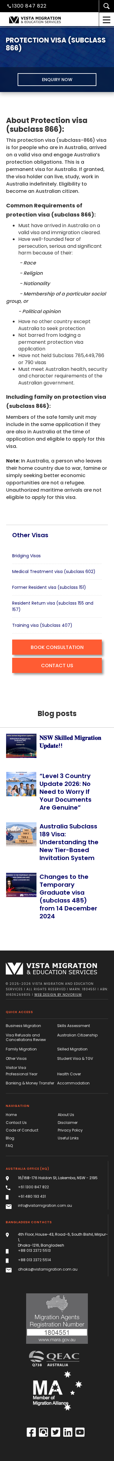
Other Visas (16, 1058)
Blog (10, 1138)
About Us (66, 1114)
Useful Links (68, 1138)
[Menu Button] (106, 19)
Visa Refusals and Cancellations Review (26, 1037)
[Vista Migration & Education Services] (51, 969)
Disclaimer (68, 1122)
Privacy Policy (70, 1130)
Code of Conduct (22, 1130)
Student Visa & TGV (75, 1058)
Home (11, 1114)
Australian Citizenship (77, 1035)
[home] (45, 19)
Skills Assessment (73, 1025)
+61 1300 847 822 (33, 1187)
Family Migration (21, 1049)
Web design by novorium (58, 994)
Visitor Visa (16, 1067)
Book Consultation (57, 647)
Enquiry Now (57, 80)
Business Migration (23, 1025)
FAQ (9, 1145)
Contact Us (57, 665)
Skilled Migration (72, 1049)
